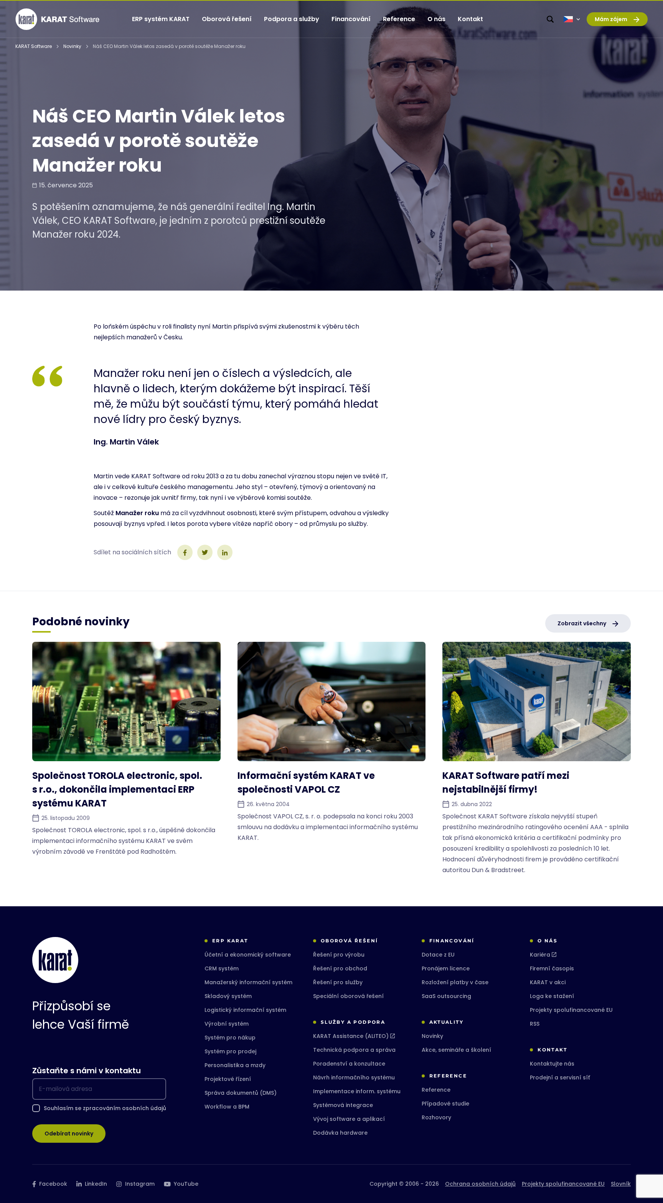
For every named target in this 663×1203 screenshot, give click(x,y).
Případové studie (445, 1103)
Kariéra (540, 954)
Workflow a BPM (227, 1106)
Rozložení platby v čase (455, 982)
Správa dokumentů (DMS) (241, 1093)
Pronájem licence (446, 968)
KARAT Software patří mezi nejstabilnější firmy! (505, 782)
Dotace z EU (438, 954)
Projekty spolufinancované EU (571, 1010)
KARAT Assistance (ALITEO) (351, 1036)
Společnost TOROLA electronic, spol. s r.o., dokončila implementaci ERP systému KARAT (117, 789)
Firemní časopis (552, 968)
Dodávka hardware (340, 1133)
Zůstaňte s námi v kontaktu (86, 1070)
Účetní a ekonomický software (248, 954)
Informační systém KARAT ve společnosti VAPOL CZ (306, 782)
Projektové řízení (228, 1079)
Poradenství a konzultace (349, 1063)
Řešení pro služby (338, 982)
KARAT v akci (548, 982)
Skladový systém (228, 996)
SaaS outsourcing (446, 996)
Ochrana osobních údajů (480, 1184)
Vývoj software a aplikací (349, 1119)
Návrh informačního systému (354, 1077)
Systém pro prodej (230, 1051)
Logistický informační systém (245, 1010)
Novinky (72, 46)
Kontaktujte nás (552, 1063)
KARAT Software (33, 46)
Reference (436, 1090)
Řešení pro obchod (340, 968)
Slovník (621, 1184)
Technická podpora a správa (354, 1050)
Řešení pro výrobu (338, 954)
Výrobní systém (227, 1024)
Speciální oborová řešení (348, 996)
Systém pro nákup (230, 1037)
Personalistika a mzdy (235, 1065)
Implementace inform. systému (357, 1091)
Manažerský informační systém (248, 982)
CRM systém (222, 968)
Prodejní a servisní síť (560, 1077)
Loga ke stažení (552, 996)
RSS (534, 1024)
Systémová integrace (343, 1105)
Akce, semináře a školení (456, 1050)
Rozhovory (436, 1117)
